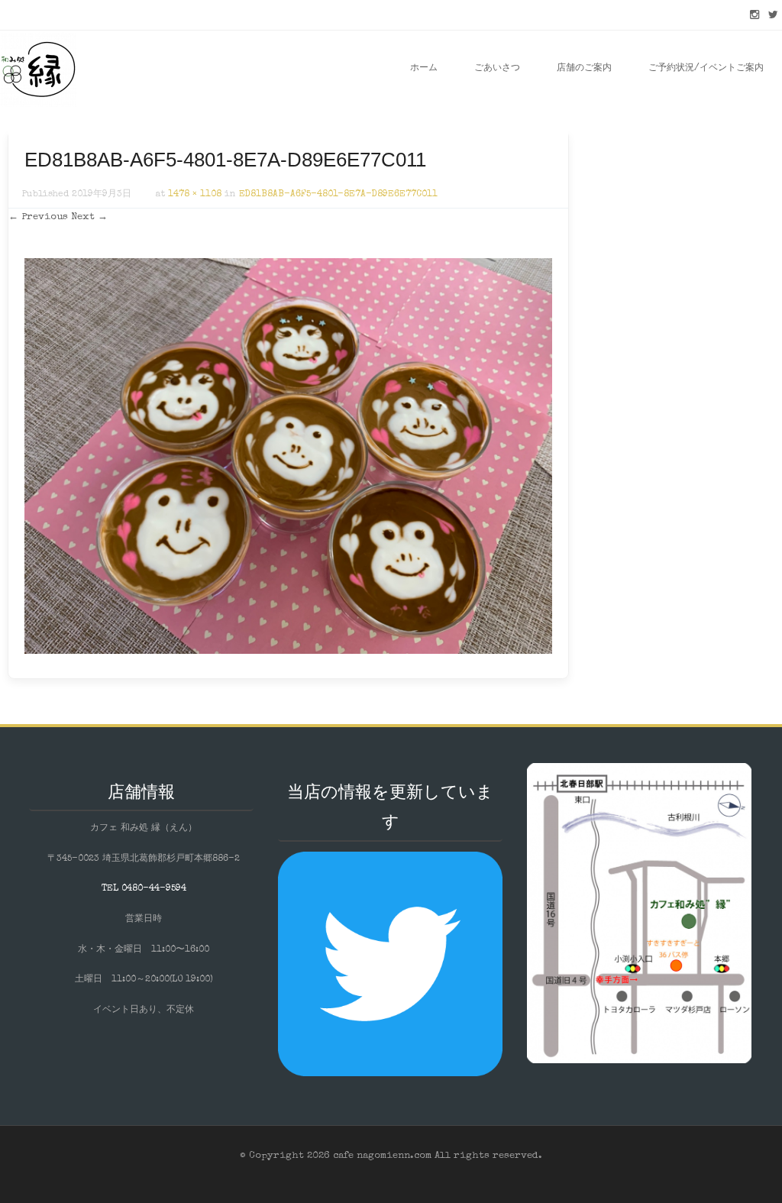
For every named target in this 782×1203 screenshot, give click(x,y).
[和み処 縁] (38, 69)
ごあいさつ (497, 68)
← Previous (38, 217)
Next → (89, 217)
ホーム (424, 68)
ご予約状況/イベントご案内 (706, 68)
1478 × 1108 (194, 194)
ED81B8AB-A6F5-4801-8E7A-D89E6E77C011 (338, 194)
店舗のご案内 (584, 68)
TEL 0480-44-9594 (144, 889)
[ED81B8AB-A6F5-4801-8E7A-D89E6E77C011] (288, 651)
